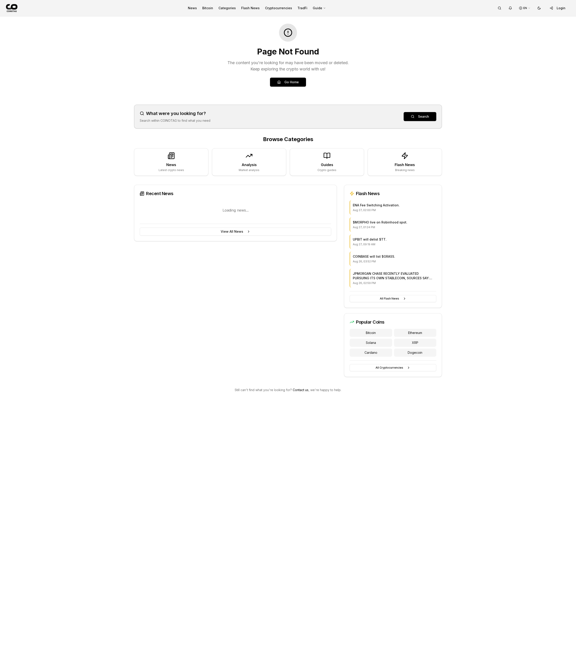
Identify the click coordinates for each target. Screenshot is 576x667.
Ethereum (415, 333)
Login (561, 8)
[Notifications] (510, 8)
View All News (232, 231)
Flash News (250, 8)
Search (423, 116)
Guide (317, 8)
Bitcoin (207, 8)
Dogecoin (415, 352)
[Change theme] (539, 8)
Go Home (291, 82)
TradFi (302, 8)
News (192, 8)
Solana (371, 343)
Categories (227, 8)
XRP (415, 343)
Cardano (370, 352)
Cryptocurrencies (278, 8)
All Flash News (389, 298)
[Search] (499, 8)
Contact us (300, 390)
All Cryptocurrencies (389, 367)
